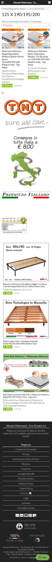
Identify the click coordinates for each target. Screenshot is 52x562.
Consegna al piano (26, 508)
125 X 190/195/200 (36, 9)
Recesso (26, 464)
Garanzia (26, 503)
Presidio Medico (26, 478)
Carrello (24, 493)
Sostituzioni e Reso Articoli (26, 459)
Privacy (26, 454)
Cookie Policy (26, 488)
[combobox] (26, 25)
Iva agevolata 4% (26, 473)
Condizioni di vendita (26, 449)
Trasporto (26, 468)
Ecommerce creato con (26, 557)
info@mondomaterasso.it (35, 554)
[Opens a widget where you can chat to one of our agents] (42, 557)
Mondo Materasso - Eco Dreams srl (31, 2)
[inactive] (14, 233)
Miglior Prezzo (26, 483)
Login (26, 498)
